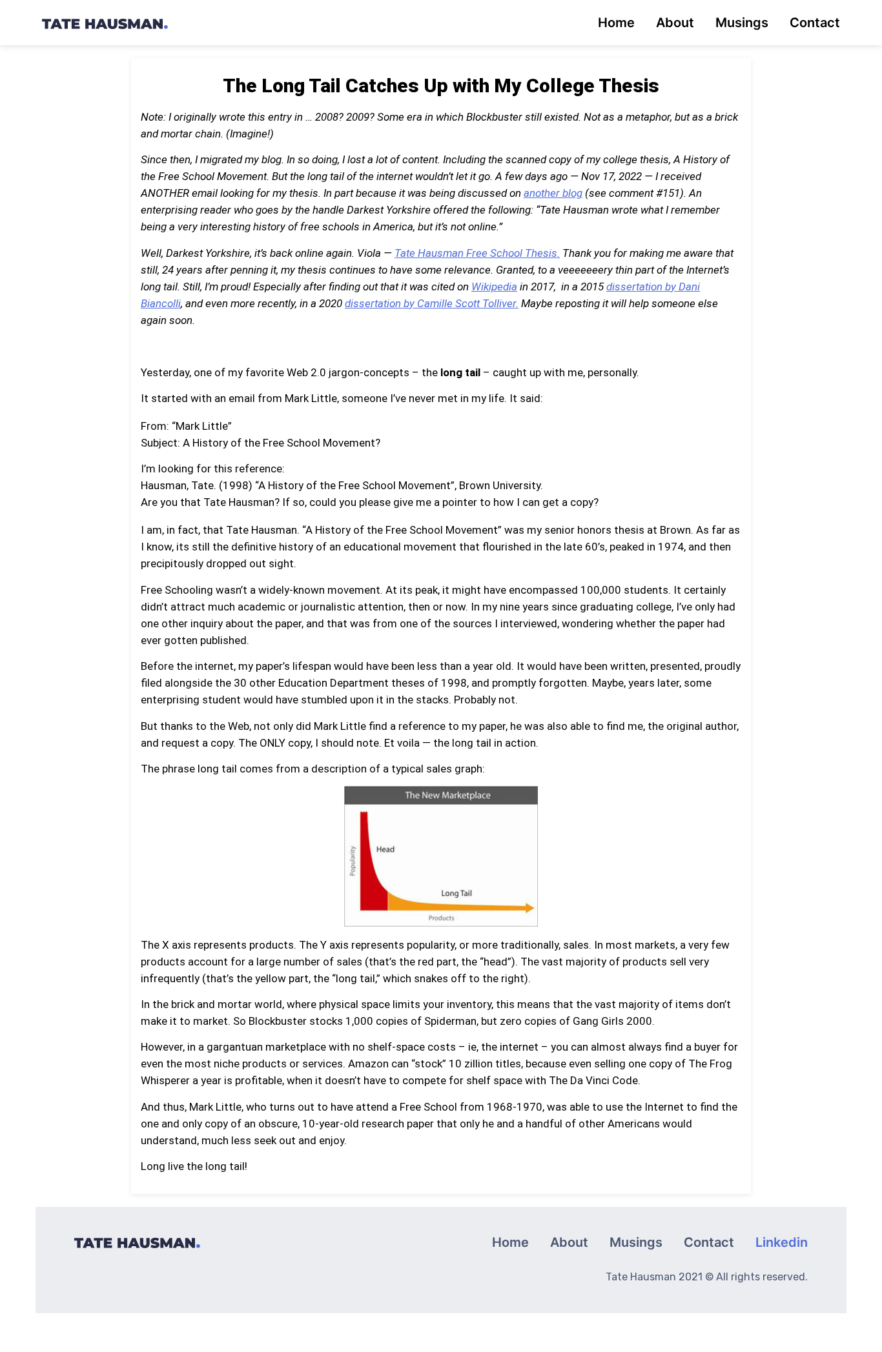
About (675, 22)
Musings (741, 22)
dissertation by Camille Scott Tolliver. (431, 303)
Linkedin (781, 1242)
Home (616, 22)
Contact (815, 22)
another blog (553, 193)
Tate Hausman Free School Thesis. (477, 253)
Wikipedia (494, 286)
